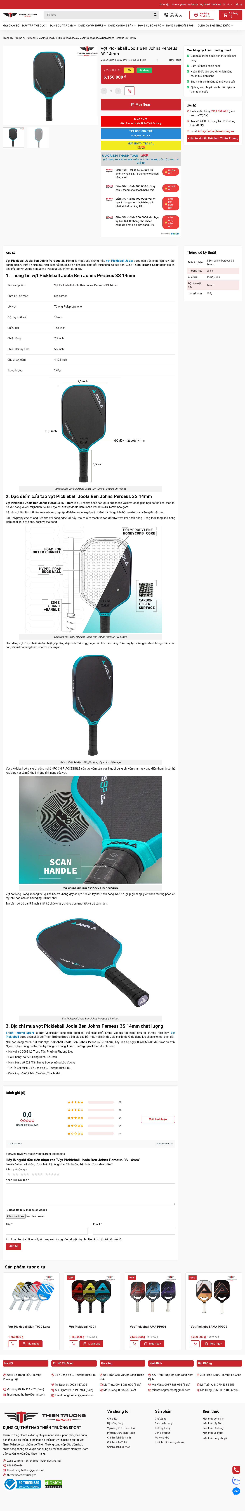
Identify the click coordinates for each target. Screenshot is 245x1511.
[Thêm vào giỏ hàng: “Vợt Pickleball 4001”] (73, 1343)
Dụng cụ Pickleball (26, 38)
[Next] (91, 85)
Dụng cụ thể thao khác (214, 25)
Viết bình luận (158, 1119)
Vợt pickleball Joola (67, 38)
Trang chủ (8, 38)
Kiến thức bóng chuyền (215, 1438)
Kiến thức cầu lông (213, 1428)
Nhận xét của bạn (17, 1179)
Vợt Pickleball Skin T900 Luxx (29, 1326)
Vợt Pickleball (46, 38)
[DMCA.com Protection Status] (53, 1484)
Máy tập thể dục (33, 25)
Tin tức (226, 4)
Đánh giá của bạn (16, 1169)
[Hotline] (232, 1469)
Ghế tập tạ (160, 1418)
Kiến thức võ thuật (213, 1432)
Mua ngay (33, 1343)
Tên (9, 1224)
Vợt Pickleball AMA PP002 (209, 1326)
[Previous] (9, 85)
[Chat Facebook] (232, 1491)
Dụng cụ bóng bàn (120, 25)
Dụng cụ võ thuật (90, 25)
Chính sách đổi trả (117, 1442)
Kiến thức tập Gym (213, 1423)
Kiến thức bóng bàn (213, 1418)
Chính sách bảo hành (119, 1437)
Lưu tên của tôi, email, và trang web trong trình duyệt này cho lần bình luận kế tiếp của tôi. (67, 1239)
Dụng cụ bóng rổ (149, 25)
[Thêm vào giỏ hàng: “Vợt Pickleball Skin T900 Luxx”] (12, 1343)
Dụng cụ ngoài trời (179, 25)
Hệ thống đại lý (115, 1423)
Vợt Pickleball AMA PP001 (148, 1326)
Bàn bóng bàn (163, 1432)
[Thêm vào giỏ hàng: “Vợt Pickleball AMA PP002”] (195, 1343)
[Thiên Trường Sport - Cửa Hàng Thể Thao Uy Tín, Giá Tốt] (21, 15)
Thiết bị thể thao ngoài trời (169, 1442)
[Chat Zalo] (232, 1480)
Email (97, 1224)
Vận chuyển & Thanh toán (185, 4)
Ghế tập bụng (162, 1428)
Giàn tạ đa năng (164, 1423)
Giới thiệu (164, 4)
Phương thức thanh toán (121, 1432)
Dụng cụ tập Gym (62, 25)
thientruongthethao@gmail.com (25, 1470)
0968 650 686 (15, 1465)
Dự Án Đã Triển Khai (210, 4)
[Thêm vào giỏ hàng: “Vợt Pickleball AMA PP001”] (134, 1343)
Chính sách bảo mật (118, 1446)
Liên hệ (238, 4)
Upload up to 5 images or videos (27, 1210)
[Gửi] (155, 15)
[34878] (129, 91)
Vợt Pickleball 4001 (82, 1326)
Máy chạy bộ (11, 25)
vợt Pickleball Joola (119, 260)
